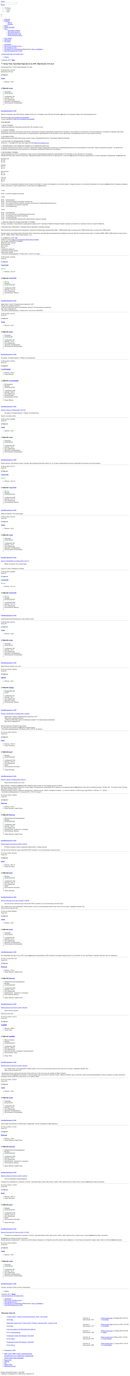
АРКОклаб (7, 40)
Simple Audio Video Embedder (14, 1358)
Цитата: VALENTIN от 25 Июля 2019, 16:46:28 (15, 713)
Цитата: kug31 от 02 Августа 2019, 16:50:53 (14, 844)
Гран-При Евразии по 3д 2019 (8, 111)
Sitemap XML (8, 1364)
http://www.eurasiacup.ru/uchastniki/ (24, 119)
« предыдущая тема (7, 54)
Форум (8, 8)
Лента (3, 1)
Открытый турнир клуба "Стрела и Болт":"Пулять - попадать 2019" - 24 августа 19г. (31, 1323)
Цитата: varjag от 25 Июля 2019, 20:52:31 (13, 779)
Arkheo (104, 1332)
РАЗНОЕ (7, 21)
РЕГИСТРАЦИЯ (9, 27)
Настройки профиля (14, 30)
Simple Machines (26, 1354)
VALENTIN (4, 265)
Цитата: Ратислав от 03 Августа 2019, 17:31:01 (15, 1232)
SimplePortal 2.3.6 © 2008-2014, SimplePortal (18, 1356)
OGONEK (105, 1319)
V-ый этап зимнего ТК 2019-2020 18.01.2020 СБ (20, 1329)
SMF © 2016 (17, 1354)
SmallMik (4, 1025)
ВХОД (6, 26)
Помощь (10, 24)
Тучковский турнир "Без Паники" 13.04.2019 (20, 1342)
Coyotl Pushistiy (6, 369)
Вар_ (12, 1319)
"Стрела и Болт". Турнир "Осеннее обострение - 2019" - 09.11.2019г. (27, 1316)
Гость (6, 29)
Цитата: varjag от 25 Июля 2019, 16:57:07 (13, 410)
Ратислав (4, 803)
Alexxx (33, 49)
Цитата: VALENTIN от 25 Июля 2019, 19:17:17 (15, 561)
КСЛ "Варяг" (8, 38)
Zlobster (3, 677)
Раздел (8, 10)
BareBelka (39, 49)
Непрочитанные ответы (15, 35)
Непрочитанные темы (14, 33)
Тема (7, 11)
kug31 (3, 740)
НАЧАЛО (7, 19)
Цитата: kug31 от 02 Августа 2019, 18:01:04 (14, 1007)
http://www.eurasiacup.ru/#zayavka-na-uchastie (25, 239)
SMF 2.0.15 (7, 1354)
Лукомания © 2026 (10, 1350)
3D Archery (7, 41)
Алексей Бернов (15, 1332)
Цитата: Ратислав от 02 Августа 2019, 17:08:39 (15, 900)
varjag (3, 78)
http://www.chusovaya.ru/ (41, 143)
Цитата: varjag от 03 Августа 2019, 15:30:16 (14, 1176)
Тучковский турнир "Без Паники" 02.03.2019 (20, 1335)
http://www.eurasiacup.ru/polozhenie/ (18, 117)
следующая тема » (18, 54)
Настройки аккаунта (14, 32)
